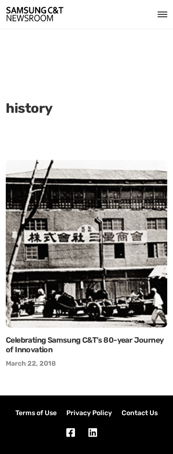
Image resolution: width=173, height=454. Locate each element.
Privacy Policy (89, 413)
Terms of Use (36, 413)
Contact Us (140, 413)
